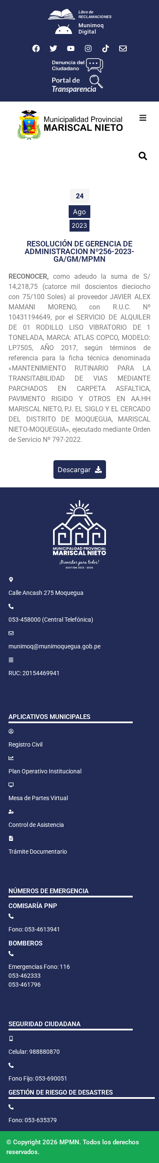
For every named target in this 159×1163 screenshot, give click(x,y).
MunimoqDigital (91, 28)
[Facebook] (36, 48)
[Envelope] (123, 48)
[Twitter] (53, 48)
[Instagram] (88, 48)
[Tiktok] (105, 48)
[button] (143, 117)
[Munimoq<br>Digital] (63, 30)
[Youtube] (70, 48)
